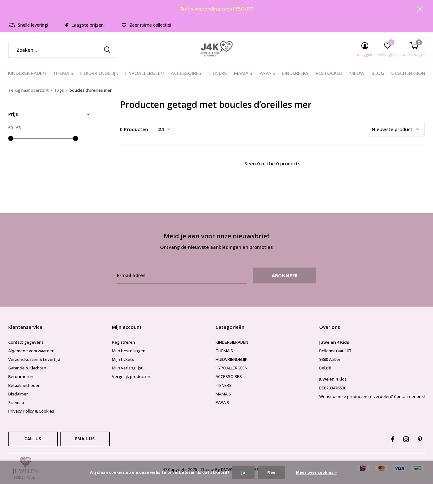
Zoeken (107, 50)
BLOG (378, 73)
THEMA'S (63, 73)
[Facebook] (392, 439)
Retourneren (20, 376)
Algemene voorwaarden (31, 351)
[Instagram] (406, 439)
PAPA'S (267, 73)
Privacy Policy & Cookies (31, 411)
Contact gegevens (26, 342)
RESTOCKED (329, 73)
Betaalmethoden (24, 385)
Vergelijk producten (131, 376)
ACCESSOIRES (186, 73)
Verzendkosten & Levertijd (34, 359)
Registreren (123, 342)
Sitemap (16, 402)
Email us (84, 438)
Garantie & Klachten (27, 368)
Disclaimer (18, 394)
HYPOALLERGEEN (144, 73)
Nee (271, 472)
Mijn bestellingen (128, 351)
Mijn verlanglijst (127, 368)
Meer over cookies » (316, 472)
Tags (59, 90)
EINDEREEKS (295, 73)
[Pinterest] (420, 439)
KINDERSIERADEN (27, 73)
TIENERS (217, 73)
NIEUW (357, 73)
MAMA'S (243, 73)
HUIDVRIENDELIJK (99, 73)
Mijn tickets (123, 359)
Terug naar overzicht (28, 90)
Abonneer (285, 275)
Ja (243, 472)
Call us (32, 438)
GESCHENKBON (408, 73)
